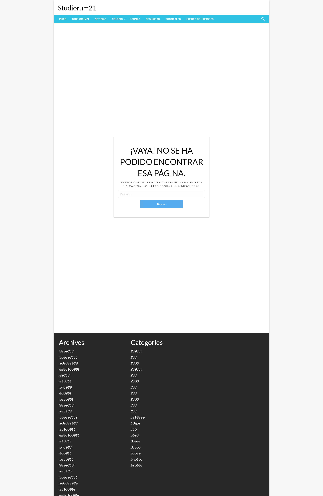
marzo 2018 (66, 399)
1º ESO (135, 363)
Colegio (117, 19)
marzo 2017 (66, 459)
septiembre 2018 (69, 369)
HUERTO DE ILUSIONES (199, 19)
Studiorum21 (77, 8)
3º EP (134, 387)
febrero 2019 (66, 351)
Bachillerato (138, 417)
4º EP (134, 393)
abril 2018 (65, 393)
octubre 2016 (67, 489)
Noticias (100, 19)
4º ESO (135, 399)
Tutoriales (173, 19)
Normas (135, 19)
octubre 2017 (67, 429)
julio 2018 (64, 375)
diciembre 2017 (68, 417)
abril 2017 (65, 453)
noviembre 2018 (68, 363)
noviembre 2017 (68, 423)
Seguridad (153, 19)
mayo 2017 (65, 447)
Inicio (62, 19)
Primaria (136, 453)
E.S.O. (134, 429)
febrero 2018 (66, 405)
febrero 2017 (66, 465)
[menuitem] (62, 19)
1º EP (134, 357)
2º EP (134, 375)
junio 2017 (65, 441)
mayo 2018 (65, 387)
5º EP (134, 405)
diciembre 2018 (68, 357)
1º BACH (136, 351)
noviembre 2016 (68, 483)
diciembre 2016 (68, 477)
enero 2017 (65, 471)
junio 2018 (65, 381)
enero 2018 (65, 411)
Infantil (135, 435)
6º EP (134, 411)
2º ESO (135, 381)
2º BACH (136, 369)
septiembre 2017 (69, 435)
